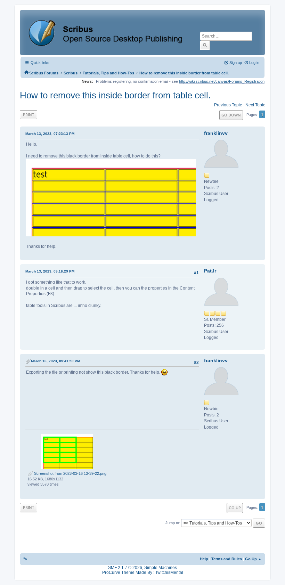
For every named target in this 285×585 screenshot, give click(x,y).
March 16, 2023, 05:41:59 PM (55, 361)
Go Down (231, 114)
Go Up (235, 507)
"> (25, 559)
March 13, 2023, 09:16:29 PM (49, 271)
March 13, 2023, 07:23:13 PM (49, 134)
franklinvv (216, 133)
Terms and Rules (226, 559)
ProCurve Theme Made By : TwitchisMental (142, 572)
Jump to (172, 523)
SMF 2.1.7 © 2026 (125, 567)
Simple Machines (160, 567)
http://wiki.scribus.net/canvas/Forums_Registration (221, 81)
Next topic (255, 105)
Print (28, 114)
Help (204, 559)
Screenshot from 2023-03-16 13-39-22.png (69, 473)
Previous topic (228, 105)
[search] (205, 45)
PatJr (210, 271)
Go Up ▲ (253, 559)
